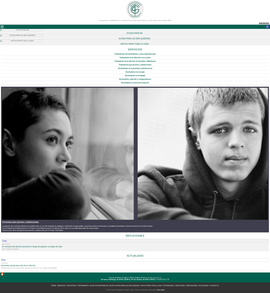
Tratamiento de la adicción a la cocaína (135, 57)
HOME (53, 285)
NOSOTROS (71, 285)
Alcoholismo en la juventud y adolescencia (135, 68)
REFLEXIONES (135, 235)
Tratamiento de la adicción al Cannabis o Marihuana (135, 61)
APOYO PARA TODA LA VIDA (151, 285)
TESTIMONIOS (168, 285)
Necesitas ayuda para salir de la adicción (18, 265)
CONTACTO (214, 285)
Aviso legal (160, 290)
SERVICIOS (61, 285)
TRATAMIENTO (83, 285)
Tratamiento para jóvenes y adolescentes (135, 65)
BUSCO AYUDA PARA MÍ (99, 285)
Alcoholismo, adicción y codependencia (135, 79)
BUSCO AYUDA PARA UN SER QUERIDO (124, 285)
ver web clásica (264, 23)
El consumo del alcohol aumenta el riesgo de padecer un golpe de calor (32, 247)
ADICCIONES (180, 285)
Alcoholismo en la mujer (135, 72)
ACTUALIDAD (135, 255)
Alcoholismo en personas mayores (135, 83)
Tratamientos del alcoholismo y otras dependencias (135, 54)
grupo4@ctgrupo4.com (153, 278)
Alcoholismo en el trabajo (135, 75)
